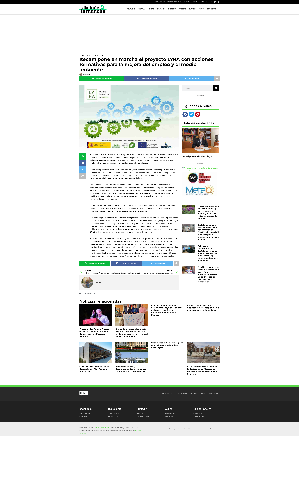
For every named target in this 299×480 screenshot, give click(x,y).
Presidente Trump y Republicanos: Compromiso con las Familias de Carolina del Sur (130, 369)
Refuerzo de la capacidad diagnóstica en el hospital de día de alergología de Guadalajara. (203, 307)
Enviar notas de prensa (174, 1)
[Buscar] (216, 88)
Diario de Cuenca (199, 416)
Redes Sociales (113, 414)
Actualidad (85, 55)
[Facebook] (211, 2)
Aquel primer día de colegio (197, 156)
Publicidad (187, 1)
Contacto (204, 1)
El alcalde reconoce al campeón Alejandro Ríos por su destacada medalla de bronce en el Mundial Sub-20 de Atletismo (131, 332)
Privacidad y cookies (212, 429)
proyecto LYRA (91, 293)
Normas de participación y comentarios (190, 429)
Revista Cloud (113, 416)
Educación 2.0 (170, 414)
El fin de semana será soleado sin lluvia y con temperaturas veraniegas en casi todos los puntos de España (208, 212)
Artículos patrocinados (170, 394)
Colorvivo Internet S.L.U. (102, 428)
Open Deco (83, 416)
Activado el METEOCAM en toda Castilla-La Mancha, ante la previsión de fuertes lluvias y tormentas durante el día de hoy (208, 253)
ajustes (153, 477)
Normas (195, 1)
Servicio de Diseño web (189, 394)
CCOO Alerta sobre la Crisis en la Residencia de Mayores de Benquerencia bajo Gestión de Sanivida (202, 370)
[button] (217, 9)
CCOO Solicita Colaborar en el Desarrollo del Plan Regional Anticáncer (94, 369)
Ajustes (202, 476)
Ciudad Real (197, 414)
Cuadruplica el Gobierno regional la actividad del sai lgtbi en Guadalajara (167, 345)
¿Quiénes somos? (160, 1)
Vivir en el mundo (142, 416)
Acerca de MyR (214, 394)
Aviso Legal (172, 429)
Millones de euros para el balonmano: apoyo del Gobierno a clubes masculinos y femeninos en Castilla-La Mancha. (166, 310)
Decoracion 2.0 (84, 414)
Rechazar (187, 476)
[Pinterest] (218, 2)
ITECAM (84, 293)
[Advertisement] (149, 32)
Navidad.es (169, 416)
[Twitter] (215, 2)
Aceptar (172, 476)
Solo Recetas (141, 414)
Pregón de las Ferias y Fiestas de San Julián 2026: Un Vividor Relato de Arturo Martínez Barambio (94, 332)
